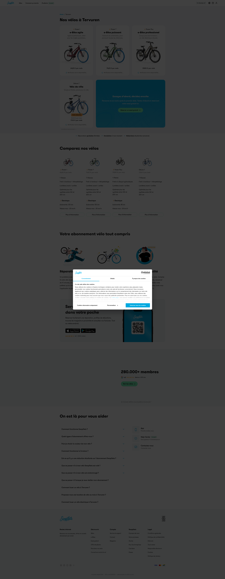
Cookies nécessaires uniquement (87, 305)
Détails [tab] (112, 278)
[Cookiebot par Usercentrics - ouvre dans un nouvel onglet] (142, 272)
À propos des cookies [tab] (139, 278)
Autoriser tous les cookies (138, 305)
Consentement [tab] (86, 278)
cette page (115, 297)
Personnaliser (111, 305)
